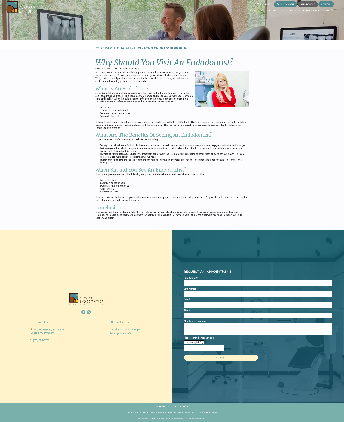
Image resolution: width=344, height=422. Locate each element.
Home (252, 10)
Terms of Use (184, 406)
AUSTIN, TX (264, 4)
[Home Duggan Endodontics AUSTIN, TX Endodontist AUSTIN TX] (27, 8)
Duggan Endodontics (148, 412)
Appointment (308, 4)
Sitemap (214, 412)
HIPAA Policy (160, 406)
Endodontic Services (286, 10)
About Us (264, 10)
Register (326, 4)
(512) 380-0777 (286, 4)
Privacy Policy (172, 406)
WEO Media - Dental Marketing (167, 412)
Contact (327, 10)
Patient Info (311, 10)
